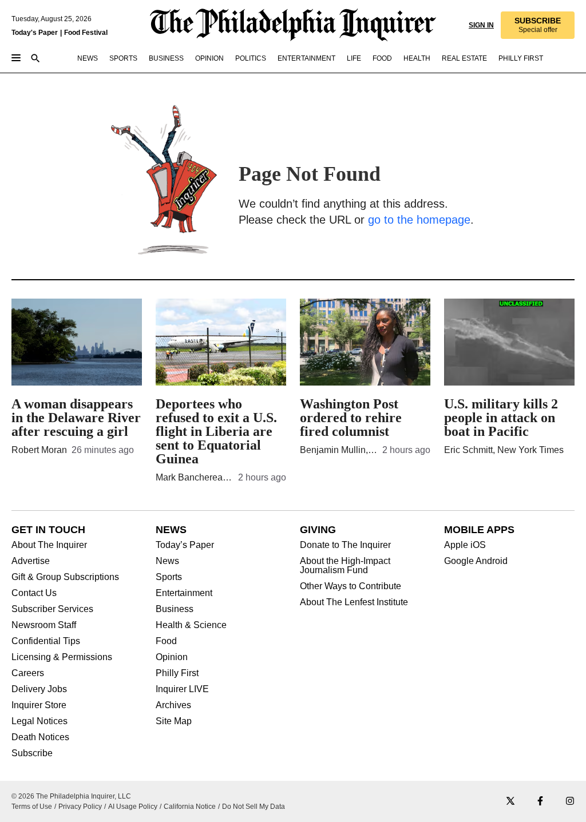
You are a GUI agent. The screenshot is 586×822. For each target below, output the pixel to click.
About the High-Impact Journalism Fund (345, 566)
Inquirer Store (38, 705)
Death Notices (40, 737)
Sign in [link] (480, 25)
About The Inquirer (49, 545)
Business (174, 609)
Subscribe (32, 753)
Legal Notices (39, 721)
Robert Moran (39, 450)
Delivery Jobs (39, 689)
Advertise (30, 561)
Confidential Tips (45, 641)
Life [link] (354, 58)
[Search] (35, 59)
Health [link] (416, 58)
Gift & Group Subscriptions (65, 577)
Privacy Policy (80, 807)
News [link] (87, 58)
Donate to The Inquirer (345, 545)
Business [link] (166, 58)
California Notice (190, 807)
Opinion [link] (209, 58)
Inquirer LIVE (182, 689)
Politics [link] (250, 58)
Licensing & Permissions (61, 657)
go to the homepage (419, 219)
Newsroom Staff (43, 625)
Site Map (174, 721)
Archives (173, 705)
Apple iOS (465, 545)
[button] (537, 25)
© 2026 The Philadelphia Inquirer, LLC (71, 796)
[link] (537, 25)
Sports (169, 577)
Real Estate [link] (464, 58)
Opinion (172, 657)
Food (166, 641)
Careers (27, 673)
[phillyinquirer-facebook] (540, 801)
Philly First (177, 673)
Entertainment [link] (306, 58)
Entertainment (184, 593)
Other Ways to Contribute (350, 586)
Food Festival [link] (86, 33)
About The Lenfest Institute (354, 602)
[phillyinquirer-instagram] (570, 801)
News (167, 561)
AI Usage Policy (132, 807)
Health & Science (191, 625)
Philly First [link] (520, 58)
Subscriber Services (52, 609)
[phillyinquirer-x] (510, 801)
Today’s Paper (185, 545)
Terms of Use (31, 807)
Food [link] (382, 58)
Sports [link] (123, 58)
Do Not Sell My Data (253, 807)
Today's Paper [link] (34, 33)
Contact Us (34, 593)
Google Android (476, 561)
